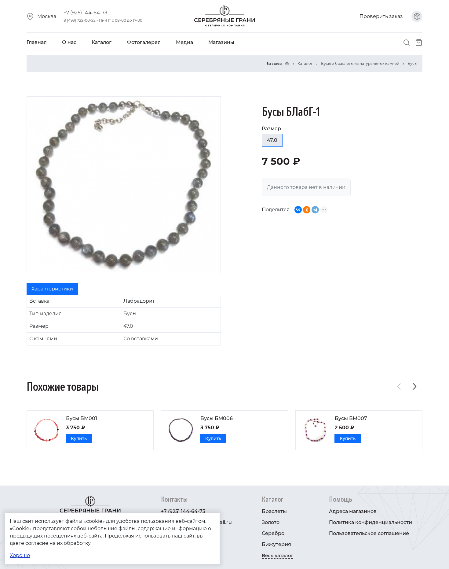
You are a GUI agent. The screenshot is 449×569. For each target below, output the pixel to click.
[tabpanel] (124, 320)
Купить (79, 438)
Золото (270, 522)
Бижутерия (276, 544)
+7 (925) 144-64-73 (85, 13)
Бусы (412, 63)
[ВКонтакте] (298, 209)
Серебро (273, 533)
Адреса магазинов (353, 511)
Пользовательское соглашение (369, 533)
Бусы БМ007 (351, 418)
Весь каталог (277, 555)
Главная (37, 42)
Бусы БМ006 (216, 418)
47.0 (272, 140)
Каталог (101, 42)
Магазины (221, 42)
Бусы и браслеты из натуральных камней (360, 63)
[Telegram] (315, 209)
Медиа (184, 42)
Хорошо (20, 555)
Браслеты (274, 511)
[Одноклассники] (306, 209)
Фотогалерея (144, 42)
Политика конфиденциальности (370, 522)
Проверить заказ (382, 16)
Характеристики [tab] (52, 289)
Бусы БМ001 (81, 418)
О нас (69, 42)
